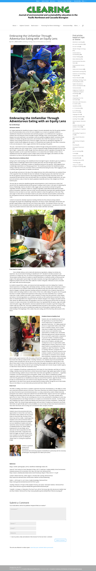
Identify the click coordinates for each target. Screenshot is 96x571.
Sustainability (76, 158)
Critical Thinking (76, 56)
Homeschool (76, 88)
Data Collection (76, 59)
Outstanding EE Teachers (79, 129)
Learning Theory (77, 119)
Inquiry (74, 95)
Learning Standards (78, 116)
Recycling (75, 145)
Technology (76, 162)
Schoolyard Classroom (78, 147)
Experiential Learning (78, 71)
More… (83, 1)
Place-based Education (78, 137)
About (37, 1)
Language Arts (76, 114)
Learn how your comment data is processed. (41, 547)
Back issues (52, 1)
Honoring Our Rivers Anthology (64, 1)
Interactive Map (77, 1)
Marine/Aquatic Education (79, 121)
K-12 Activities (76, 108)
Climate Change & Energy (79, 49)
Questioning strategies (79, 141)
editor (12, 41)
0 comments (48, 41)
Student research (77, 155)
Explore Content (45, 1)
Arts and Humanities (78, 44)
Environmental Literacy (78, 65)
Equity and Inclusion (78, 69)
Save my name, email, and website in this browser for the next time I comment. (31, 537)
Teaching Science (77, 160)
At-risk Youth (76, 46)
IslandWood (76, 106)
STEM (74, 153)
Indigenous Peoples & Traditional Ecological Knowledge (78, 91)
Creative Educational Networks (31, 569)
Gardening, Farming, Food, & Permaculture (33, 41)
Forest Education (77, 77)
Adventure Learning (78, 42)
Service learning (77, 151)
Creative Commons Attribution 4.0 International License (66, 569)
